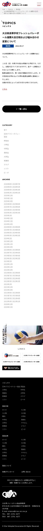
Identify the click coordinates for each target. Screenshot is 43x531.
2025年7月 (8, 207)
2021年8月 (16, 293)
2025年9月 (8, 204)
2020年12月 (8, 304)
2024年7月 (8, 230)
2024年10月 (8, 224)
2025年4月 (16, 210)
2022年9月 (8, 273)
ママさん (24, 423)
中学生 (6, 148)
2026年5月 (16, 187)
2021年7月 (8, 295)
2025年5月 (8, 210)
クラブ (6, 164)
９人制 (23, 410)
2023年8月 (16, 250)
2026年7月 (16, 184)
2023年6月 (16, 252)
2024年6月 (16, 230)
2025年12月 (8, 195)
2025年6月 (16, 207)
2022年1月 (8, 284)
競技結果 (5, 436)
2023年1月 (8, 261)
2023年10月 (8, 247)
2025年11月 (8, 198)
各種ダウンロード (8, 472)
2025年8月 (16, 204)
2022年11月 (8, 267)
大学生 (6, 156)
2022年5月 (8, 278)
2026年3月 (16, 190)
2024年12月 (8, 218)
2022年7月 (8, 275)
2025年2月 (16, 212)
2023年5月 (8, 255)
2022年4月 (16, 278)
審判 (3, 416)
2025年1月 (8, 215)
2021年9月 (8, 293)
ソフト (6, 168)
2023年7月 (8, 252)
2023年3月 (8, 258)
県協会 (6, 140)
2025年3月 (8, 212)
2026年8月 (8, 184)
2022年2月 (16, 281)
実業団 (6, 160)
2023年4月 (16, 255)
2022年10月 (8, 270)
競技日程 (5, 406)
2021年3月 (8, 301)
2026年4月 (8, 190)
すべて (4, 410)
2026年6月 (8, 187)
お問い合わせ (26, 472)
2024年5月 (8, 232)
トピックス (6, 383)
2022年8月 (16, 273)
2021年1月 (16, 301)
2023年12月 (8, 241)
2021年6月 (16, 295)
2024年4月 (16, 232)
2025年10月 (8, 201)
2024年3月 (8, 235)
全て (5, 130)
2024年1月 (8, 238)
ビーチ (6, 173)
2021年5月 (8, 298)
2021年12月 (8, 287)
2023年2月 (16, 258)
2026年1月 (16, 193)
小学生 (6, 144)
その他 (23, 413)
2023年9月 (8, 250)
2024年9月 (8, 227)
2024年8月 (16, 227)
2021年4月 (16, 298)
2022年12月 (8, 264)
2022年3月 (8, 281)
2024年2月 (16, 235)
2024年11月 (8, 221)
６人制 (4, 413)
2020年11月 (8, 307)
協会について (6, 465)
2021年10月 (8, 290)
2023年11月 (8, 244)
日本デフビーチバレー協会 (11, 386)
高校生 (6, 153)
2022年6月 (16, 275)
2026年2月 (8, 193)
